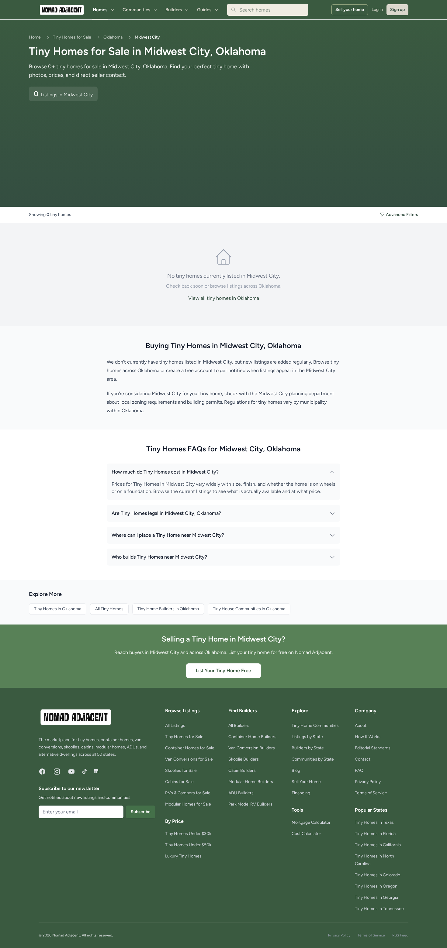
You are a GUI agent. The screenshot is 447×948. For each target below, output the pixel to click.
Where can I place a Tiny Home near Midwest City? (168, 535)
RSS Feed (400, 935)
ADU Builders (241, 793)
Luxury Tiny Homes (183, 856)
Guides (204, 9)
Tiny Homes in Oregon (376, 886)
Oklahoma (113, 37)
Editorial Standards (372, 748)
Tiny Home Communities (315, 725)
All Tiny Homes (109, 608)
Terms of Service (371, 793)
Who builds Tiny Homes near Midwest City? (159, 557)
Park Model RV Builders (250, 804)
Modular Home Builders (250, 781)
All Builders (238, 725)
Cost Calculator (306, 833)
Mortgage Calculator (311, 822)
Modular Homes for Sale (188, 804)
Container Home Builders (252, 736)
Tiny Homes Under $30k (188, 833)
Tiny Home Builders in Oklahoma (168, 608)
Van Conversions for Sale (189, 759)
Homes (100, 9)
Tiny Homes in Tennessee (379, 908)
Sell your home (349, 9)
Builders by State (308, 748)
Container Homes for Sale (189, 748)
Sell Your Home (306, 781)
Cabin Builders (242, 770)
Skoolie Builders (243, 759)
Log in (377, 9)
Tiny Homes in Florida (375, 833)
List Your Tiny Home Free (223, 670)
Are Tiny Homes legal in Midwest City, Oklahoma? (166, 513)
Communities (136, 9)
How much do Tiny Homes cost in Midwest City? (165, 472)
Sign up (397, 9)
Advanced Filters (402, 214)
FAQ (359, 770)
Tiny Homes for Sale (72, 37)
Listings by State (307, 736)
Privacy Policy (368, 781)
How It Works (367, 736)
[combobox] (267, 10)
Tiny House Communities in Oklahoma (249, 608)
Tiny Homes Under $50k (188, 844)
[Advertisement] (138, 146)
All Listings (175, 725)
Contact (362, 759)
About (360, 725)
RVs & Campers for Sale (187, 793)
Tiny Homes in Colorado (377, 875)
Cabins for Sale (179, 781)
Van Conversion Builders (251, 748)
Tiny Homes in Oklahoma (57, 608)
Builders (173, 9)
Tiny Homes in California (378, 844)
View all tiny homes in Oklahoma (223, 298)
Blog (296, 770)
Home (35, 37)
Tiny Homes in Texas (374, 822)
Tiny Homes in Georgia (376, 897)
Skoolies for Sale (181, 770)
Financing (301, 793)
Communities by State (313, 759)
